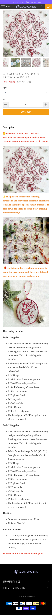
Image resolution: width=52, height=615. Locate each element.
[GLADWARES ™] (26, 6)
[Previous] (5, 33)
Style (5, 88)
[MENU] (1, 6)
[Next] (47, 33)
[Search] (42, 6)
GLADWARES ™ (29, 597)
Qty (4, 99)
